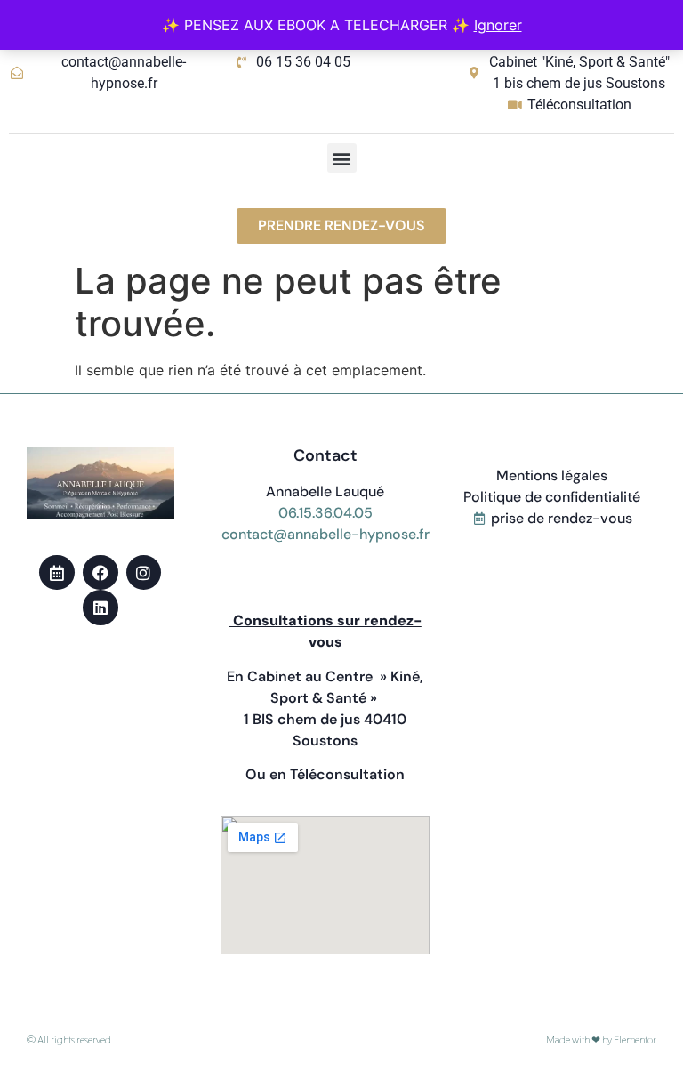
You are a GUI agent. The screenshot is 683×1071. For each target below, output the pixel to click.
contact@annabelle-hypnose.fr (325, 534)
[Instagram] (144, 573)
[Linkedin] (100, 607)
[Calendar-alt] (57, 573)
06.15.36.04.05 (325, 512)
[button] (342, 158)
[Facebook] (100, 573)
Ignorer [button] (498, 25)
